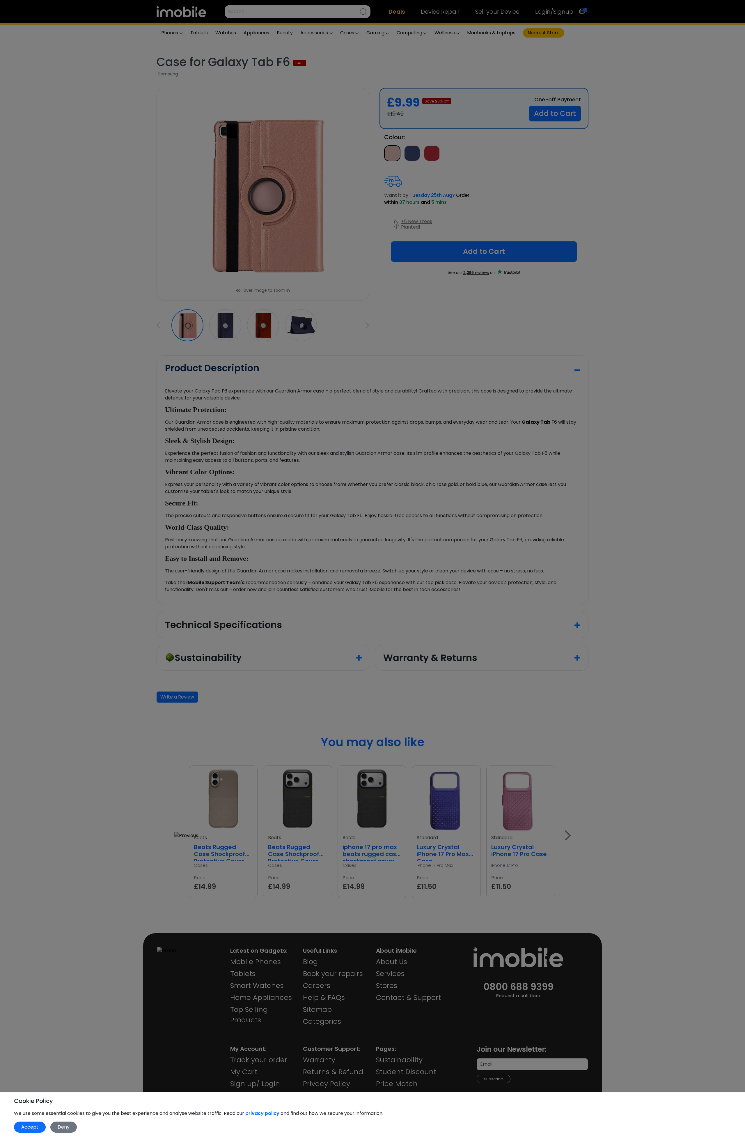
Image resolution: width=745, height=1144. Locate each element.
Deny (64, 1127)
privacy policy (263, 1113)
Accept (29, 1127)
